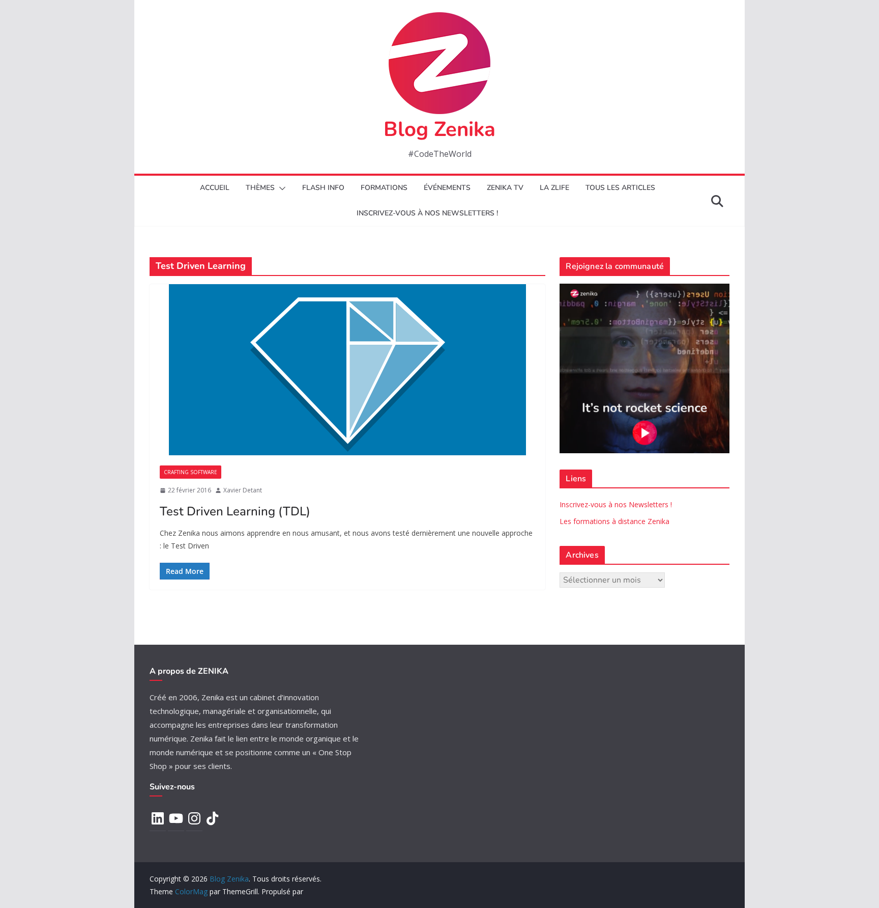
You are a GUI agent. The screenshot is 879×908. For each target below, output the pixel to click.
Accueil (214, 187)
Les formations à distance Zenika (614, 521)
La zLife (554, 187)
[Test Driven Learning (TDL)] (347, 369)
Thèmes (260, 187)
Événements (447, 187)
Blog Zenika (439, 129)
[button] (280, 188)
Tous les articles (620, 187)
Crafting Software (190, 472)
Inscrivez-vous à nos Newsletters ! (616, 504)
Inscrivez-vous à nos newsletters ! (427, 213)
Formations (384, 187)
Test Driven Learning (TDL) (235, 511)
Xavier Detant (242, 490)
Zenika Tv (505, 187)
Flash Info (323, 187)
